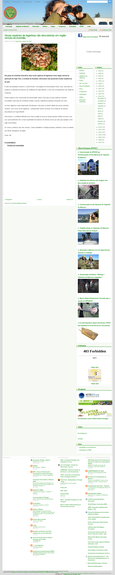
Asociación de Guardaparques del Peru (99, 553)
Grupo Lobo (63, 487)
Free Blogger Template (62, 571)
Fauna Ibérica (36, 503)
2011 (100, 132)
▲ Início (39, 199)
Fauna (81, 80)
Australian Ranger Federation (96, 547)
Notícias (45, 26)
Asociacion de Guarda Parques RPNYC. (44, 551)
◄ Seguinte (8, 199)
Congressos (62, 26)
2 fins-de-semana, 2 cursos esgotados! (43, 475)
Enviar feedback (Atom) (19, 203)
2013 (100, 127)
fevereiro (101, 121)
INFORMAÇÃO (37, 541)
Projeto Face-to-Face (38, 461)
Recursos (57, 2)
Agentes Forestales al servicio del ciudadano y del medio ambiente (96, 466)
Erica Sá (62, 495)
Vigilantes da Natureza (22, 26)
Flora (80, 89)
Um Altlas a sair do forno (39, 527)
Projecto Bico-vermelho (39, 519)
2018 (100, 86)
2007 (100, 142)
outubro (100, 103)
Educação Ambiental (82, 101)
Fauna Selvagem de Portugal (41, 497)
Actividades (72, 26)
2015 (100, 94)
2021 (100, 78)
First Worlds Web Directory (51, 572)
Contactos (16, 2)
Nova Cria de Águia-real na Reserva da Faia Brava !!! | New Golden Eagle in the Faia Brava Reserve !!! (43, 484)
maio (99, 113)
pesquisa (83, 1)
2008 (100, 140)
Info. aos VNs (83, 83)
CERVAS (35, 466)
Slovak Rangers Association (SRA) (97, 504)
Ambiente (82, 73)
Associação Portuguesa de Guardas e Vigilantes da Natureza (80, 573)
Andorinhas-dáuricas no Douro (41, 505)
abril (99, 116)
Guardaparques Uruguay (94, 493)
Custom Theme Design (43, 571)
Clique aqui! (94, 367)
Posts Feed (94, 30)
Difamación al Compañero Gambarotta (98, 495)
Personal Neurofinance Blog (35, 572)
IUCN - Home (63, 490)
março (100, 119)
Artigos (53, 26)
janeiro (100, 124)
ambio (34, 525)
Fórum (37, 2)
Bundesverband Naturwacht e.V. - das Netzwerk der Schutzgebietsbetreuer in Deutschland (98, 558)
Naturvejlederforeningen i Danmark (97, 563)
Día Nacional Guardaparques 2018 (97, 472)
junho (100, 111)
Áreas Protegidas (84, 86)
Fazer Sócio (28, 2)
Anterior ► (70, 199)
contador (80, 439)
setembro (101, 106)
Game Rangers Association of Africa (98, 550)
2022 (100, 76)
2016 (100, 91)
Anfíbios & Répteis (38, 509)
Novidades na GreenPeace (87, 447)
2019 (100, 83)
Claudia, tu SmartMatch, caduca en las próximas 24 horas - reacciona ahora (98, 481)
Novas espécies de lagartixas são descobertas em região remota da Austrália (35, 36)
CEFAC (82, 26)
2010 (100, 135)
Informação (35, 26)
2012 (100, 129)
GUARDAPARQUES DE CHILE (96, 471)
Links (89, 26)
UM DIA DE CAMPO (38, 490)
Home (7, 2)
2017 (100, 88)
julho (99, 108)
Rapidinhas (47, 2)
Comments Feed (106, 30)
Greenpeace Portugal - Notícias (41, 460)
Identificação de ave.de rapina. (68, 483)
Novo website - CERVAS (39, 467)
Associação (8, 26)
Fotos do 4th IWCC (38, 521)
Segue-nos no (91, 37)
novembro (101, 101)
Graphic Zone (77, 574)
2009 (100, 137)
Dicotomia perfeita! (38, 547)
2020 (100, 81)
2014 (100, 96)
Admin (67, 2)
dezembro (101, 98)
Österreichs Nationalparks (95, 566)
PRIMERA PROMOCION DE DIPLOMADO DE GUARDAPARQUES (43, 553)
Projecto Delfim (64, 493)
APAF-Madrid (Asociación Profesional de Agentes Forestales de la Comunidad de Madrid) (99, 461)
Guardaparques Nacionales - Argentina (98, 486)
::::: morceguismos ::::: (39, 545)
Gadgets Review (67, 574)
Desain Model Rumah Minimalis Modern (43, 499)
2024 (100, 71)
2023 (100, 73)
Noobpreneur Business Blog (19, 572)
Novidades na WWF (85, 450)
